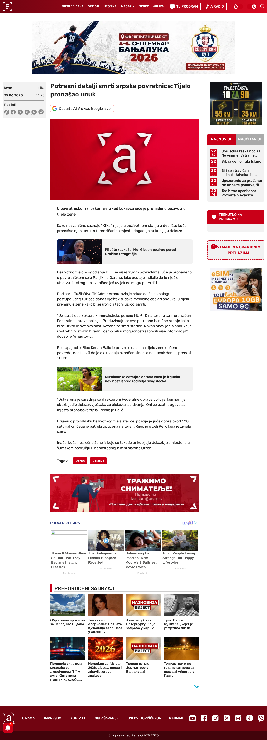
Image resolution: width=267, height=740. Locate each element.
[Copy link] (6, 112)
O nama (28, 718)
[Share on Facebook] (13, 112)
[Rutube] (238, 718)
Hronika (110, 6)
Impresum (53, 718)
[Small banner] (236, 103)
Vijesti (93, 6)
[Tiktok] (249, 718)
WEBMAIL (176, 718)
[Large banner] (133, 47)
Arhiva (158, 6)
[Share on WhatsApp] (34, 112)
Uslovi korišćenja (144, 718)
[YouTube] (192, 718)
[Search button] (262, 6)
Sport (144, 6)
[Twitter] (227, 718)
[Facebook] (204, 718)
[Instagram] (215, 718)
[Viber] (261, 718)
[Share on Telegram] (20, 112)
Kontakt (78, 718)
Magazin (128, 6)
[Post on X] (27, 112)
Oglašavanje (106, 718)
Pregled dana (72, 6)
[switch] (238, 6)
